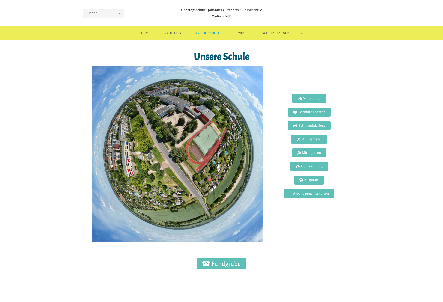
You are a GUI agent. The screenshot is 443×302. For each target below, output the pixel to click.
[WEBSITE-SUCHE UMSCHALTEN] (302, 33)
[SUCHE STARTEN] (119, 13)
